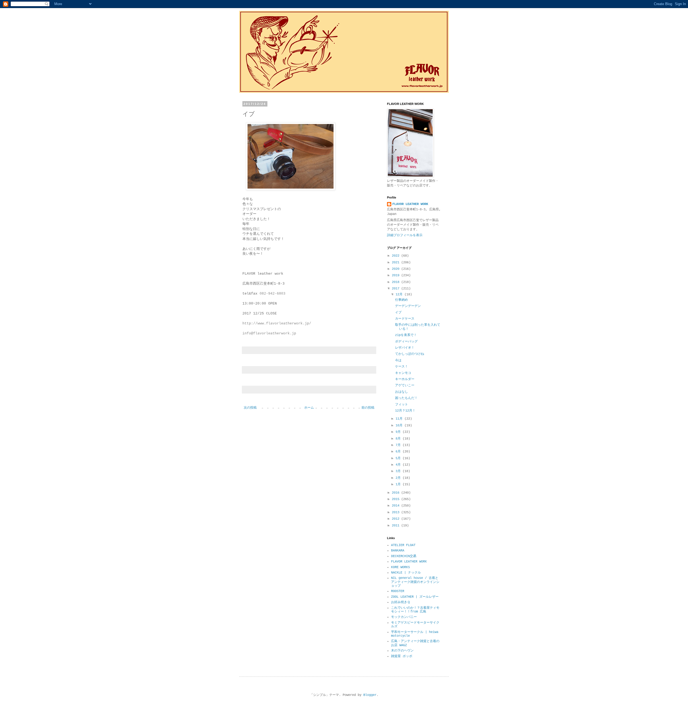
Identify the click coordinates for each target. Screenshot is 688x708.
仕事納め (401, 300)
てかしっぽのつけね (409, 354)
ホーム (309, 408)
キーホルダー (404, 379)
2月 (399, 478)
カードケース (404, 319)
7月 (399, 445)
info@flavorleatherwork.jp (269, 333)
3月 (399, 471)
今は (398, 360)
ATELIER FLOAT (403, 545)
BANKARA (397, 551)
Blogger (370, 695)
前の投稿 (367, 408)
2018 (396, 282)
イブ (398, 312)
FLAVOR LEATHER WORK (410, 204)
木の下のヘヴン (402, 651)
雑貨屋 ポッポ (401, 656)
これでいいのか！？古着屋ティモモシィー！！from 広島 (415, 610)
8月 (399, 439)
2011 (396, 526)
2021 (396, 262)
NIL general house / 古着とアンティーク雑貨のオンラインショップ (415, 582)
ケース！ (401, 367)
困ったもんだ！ (406, 398)
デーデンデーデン (408, 306)
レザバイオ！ (404, 348)
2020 (396, 269)
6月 (399, 452)
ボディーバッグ (406, 342)
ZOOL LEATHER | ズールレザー (415, 597)
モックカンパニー (404, 617)
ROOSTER (397, 591)
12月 (400, 294)
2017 (396, 289)
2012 (396, 519)
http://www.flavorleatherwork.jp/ (276, 323)
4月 (399, 465)
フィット (401, 404)
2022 (396, 256)
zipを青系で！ (406, 335)
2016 (396, 493)
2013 (396, 512)
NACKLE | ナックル (406, 573)
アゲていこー (404, 385)
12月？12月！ (405, 411)
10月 (400, 425)
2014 (396, 506)
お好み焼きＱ (400, 602)
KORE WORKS (400, 567)
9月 (399, 432)
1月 (399, 484)
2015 (396, 499)
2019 (396, 275)
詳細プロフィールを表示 (404, 235)
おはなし (401, 392)
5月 (399, 458)
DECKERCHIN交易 (403, 556)
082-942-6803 (272, 294)
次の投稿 (250, 408)
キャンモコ (403, 373)
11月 (400, 419)
